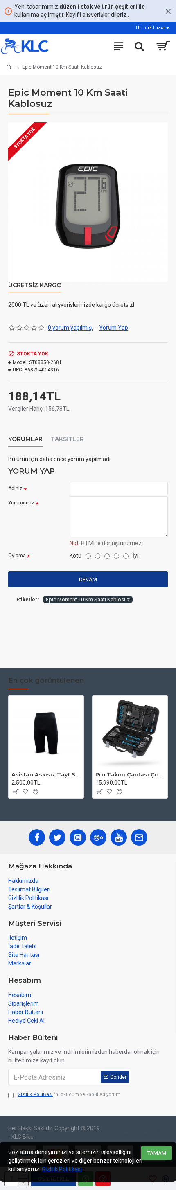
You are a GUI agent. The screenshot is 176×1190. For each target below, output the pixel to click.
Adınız (15, 488)
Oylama (17, 555)
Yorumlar (25, 439)
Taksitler (67, 439)
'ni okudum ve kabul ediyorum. (70, 1094)
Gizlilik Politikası (62, 1169)
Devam (88, 579)
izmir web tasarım (129, 1132)
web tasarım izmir (111, 1132)
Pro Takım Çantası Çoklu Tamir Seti (130, 774)
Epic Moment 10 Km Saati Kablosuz (88, 599)
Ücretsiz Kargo (34, 285)
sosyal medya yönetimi (153, 1132)
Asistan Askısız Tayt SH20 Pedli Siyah (46, 774)
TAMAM (156, 1153)
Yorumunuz (21, 503)
